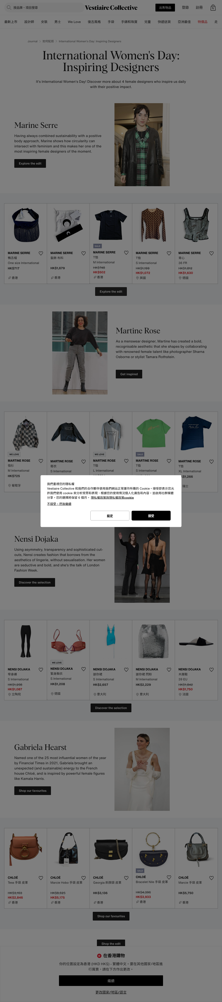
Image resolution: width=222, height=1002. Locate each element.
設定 (110, 515)
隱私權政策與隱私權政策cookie (112, 497)
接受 (151, 515)
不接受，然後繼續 (59, 503)
